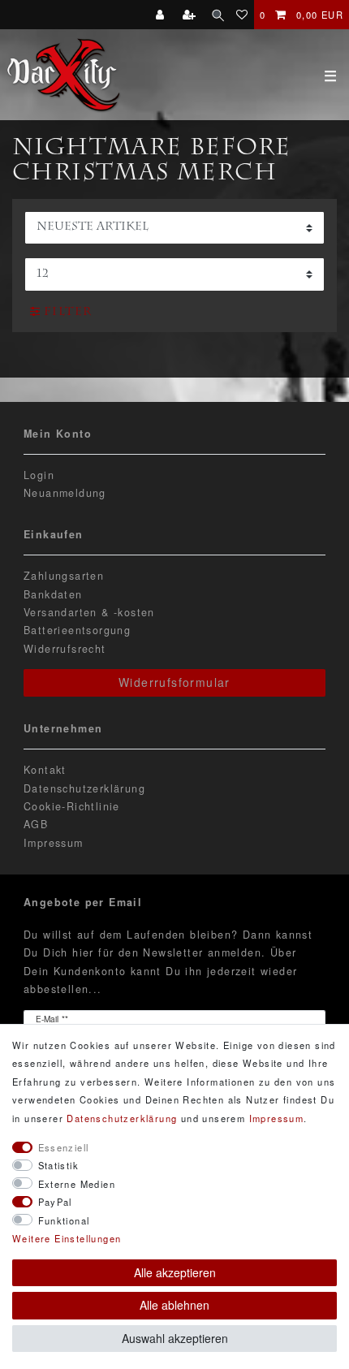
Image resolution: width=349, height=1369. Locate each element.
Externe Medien (77, 1183)
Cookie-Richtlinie (72, 806)
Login (39, 475)
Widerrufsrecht (65, 648)
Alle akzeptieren (175, 1272)
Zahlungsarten (64, 575)
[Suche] (218, 14)
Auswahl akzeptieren (175, 1338)
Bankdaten (53, 594)
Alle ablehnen (174, 1305)
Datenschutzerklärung (84, 788)
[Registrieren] (191, 14)
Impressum (54, 843)
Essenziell (63, 1147)
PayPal (55, 1201)
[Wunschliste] (242, 14)
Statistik (59, 1165)
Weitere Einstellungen (66, 1238)
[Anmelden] (162, 14)
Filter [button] (68, 312)
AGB (36, 824)
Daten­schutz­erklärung (122, 1118)
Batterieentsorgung (77, 630)
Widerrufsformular (174, 682)
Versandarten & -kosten (89, 612)
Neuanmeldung (65, 493)
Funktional (64, 1220)
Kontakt (45, 769)
